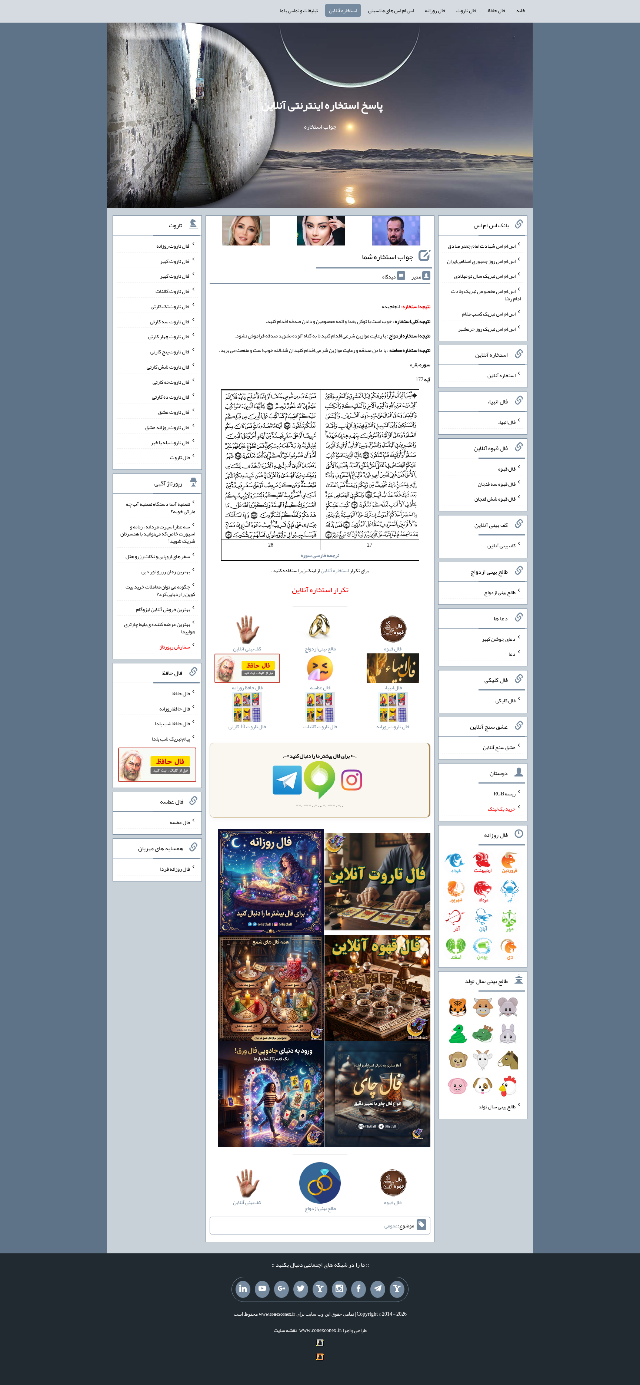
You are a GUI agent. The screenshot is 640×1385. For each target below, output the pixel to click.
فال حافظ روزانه (174, 708)
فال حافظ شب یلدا (172, 723)
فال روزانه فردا (175, 869)
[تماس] (320, 1289)
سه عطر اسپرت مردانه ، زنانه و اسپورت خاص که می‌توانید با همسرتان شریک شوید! (157, 533)
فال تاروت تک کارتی (170, 306)
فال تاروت (466, 10)
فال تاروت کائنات (173, 291)
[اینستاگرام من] (339, 1289)
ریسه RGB (505, 793)
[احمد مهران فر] (396, 232)
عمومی (391, 1225)
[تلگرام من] (377, 1289)
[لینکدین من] (243, 1289)
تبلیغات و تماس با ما (299, 10)
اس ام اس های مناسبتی (391, 10)
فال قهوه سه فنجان (497, 483)
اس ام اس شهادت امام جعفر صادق (482, 246)
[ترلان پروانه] (321, 232)
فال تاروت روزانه (173, 246)
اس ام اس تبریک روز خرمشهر (487, 328)
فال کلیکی (506, 700)
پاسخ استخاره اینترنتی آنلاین (322, 105)
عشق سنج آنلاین (499, 747)
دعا (512, 654)
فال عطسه (180, 822)
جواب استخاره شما (387, 256)
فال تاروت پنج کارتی (170, 351)
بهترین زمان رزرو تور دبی (165, 571)
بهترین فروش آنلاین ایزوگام (163, 609)
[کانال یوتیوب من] (262, 1289)
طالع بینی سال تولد (497, 1106)
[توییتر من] (300, 1289)
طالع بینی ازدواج (500, 592)
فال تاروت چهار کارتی (169, 336)
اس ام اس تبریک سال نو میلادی (485, 276)
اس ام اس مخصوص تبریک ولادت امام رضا (486, 295)
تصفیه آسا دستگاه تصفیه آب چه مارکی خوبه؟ (160, 508)
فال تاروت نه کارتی (171, 381)
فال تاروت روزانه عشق (167, 427)
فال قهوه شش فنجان (495, 499)
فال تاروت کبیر (175, 260)
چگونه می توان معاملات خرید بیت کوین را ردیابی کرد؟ (160, 590)
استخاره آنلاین (343, 10)
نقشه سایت (285, 1330)
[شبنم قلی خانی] (246, 232)
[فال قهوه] (377, 989)
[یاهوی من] (397, 1289)
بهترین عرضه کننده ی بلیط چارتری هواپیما (159, 628)
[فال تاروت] (377, 883)
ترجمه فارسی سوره (320, 555)
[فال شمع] (271, 989)
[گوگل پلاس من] (281, 1289)
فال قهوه (507, 469)
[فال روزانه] (271, 883)
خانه (520, 10)
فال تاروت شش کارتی (168, 367)
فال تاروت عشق (174, 412)
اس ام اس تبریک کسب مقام (489, 314)
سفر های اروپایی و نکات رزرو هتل (158, 556)
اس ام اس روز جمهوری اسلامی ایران (481, 260)
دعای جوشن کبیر (499, 638)
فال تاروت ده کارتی (171, 397)
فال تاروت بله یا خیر (170, 442)
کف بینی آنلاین (501, 545)
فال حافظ (496, 10)
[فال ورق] (271, 1095)
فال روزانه (435, 10)
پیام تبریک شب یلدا (171, 738)
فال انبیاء (507, 422)
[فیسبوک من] (358, 1289)
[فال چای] (377, 1095)
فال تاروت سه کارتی (170, 321)
